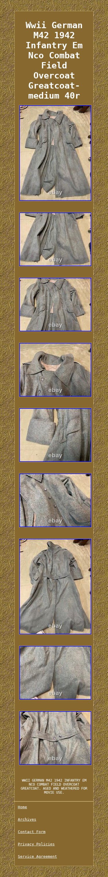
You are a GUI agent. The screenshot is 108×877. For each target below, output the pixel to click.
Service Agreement (37, 856)
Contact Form (32, 832)
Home (22, 807)
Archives (27, 819)
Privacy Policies (36, 844)
